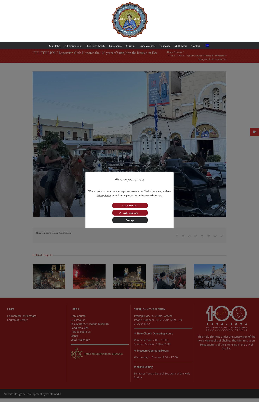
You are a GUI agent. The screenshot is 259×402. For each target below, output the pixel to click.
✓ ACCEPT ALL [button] (130, 205)
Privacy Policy (104, 195)
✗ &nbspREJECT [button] (130, 212)
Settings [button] (130, 220)
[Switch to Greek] (207, 46)
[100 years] (129, 3)
